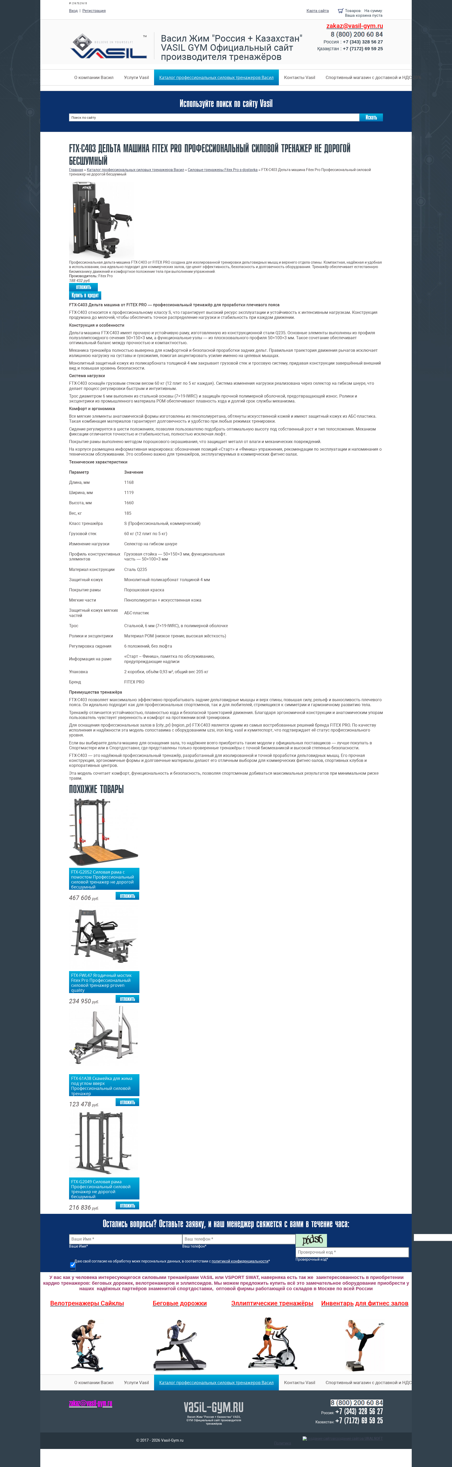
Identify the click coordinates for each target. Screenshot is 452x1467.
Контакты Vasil (299, 77)
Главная (76, 170)
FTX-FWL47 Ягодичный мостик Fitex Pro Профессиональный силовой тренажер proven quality (101, 982)
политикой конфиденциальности (240, 1261)
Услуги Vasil (136, 77)
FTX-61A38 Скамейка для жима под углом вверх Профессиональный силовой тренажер (101, 1085)
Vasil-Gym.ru (214, 1407)
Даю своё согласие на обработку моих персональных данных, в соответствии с (172, 1261)
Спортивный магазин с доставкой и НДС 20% (373, 77)
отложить (83, 287)
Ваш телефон (194, 1246)
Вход (73, 10)
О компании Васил (94, 77)
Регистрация (94, 10)
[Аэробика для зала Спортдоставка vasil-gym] (365, 1345)
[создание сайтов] (319, 1438)
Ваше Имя (78, 1246)
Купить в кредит (85, 295)
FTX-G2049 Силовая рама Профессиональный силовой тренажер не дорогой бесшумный (101, 1188)
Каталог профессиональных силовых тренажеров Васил (216, 77)
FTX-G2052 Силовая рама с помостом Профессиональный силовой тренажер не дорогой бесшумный (102, 879)
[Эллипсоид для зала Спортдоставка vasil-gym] (272, 1343)
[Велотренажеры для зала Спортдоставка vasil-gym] (87, 1345)
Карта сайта (318, 10)
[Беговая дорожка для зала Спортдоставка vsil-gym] (179, 1345)
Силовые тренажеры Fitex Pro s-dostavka (223, 170)
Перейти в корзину (341, 10)
